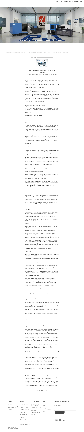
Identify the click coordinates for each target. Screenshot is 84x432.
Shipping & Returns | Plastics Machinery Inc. (13, 407)
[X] (59, 1)
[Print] (42, 390)
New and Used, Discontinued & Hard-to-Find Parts (56, 52)
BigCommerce (14, 427)
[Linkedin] (57, 1)
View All (33, 414)
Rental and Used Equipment (35, 52)
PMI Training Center (11, 48)
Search (66, 1)
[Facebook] (37, 390)
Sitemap (10, 409)
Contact (9, 404)
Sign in (71, 1)
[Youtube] (61, 1)
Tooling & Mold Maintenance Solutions (15, 52)
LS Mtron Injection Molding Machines (28, 48)
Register (76, 1)
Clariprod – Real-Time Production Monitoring (52, 48)
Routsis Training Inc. (35, 412)
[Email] (39, 390)
